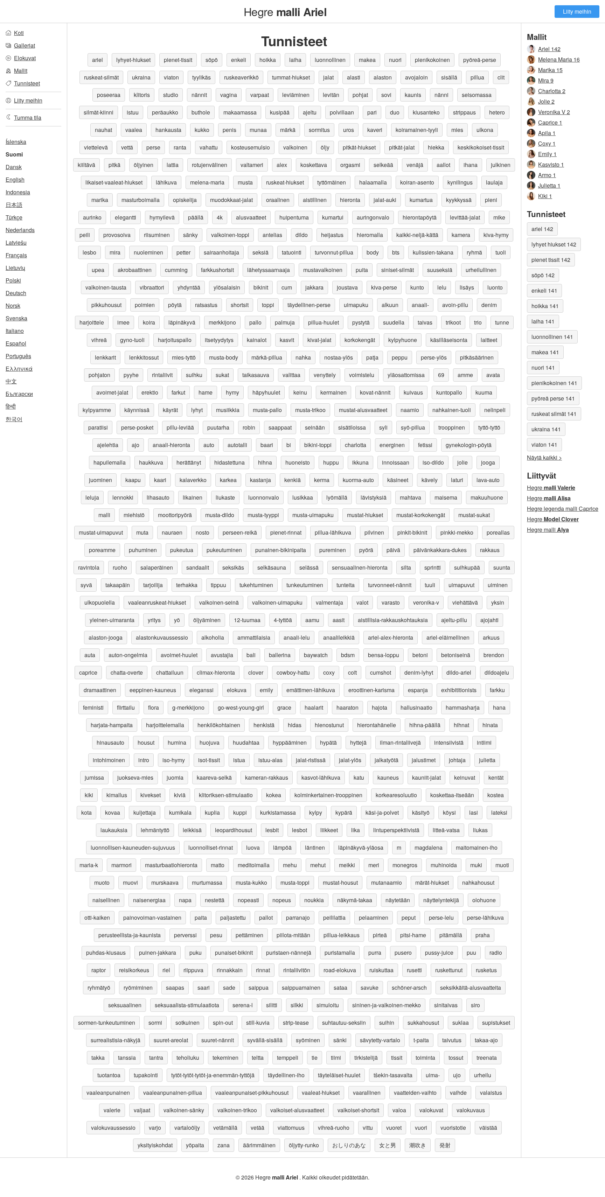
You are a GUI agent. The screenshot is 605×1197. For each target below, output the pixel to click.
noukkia (314, 900)
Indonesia (18, 192)
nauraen (172, 532)
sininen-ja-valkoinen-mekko (386, 1005)
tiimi (336, 1057)
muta (142, 532)
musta (245, 182)
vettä (127, 147)
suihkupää (467, 567)
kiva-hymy (496, 235)
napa (185, 900)
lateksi (499, 812)
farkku (497, 690)
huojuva (210, 742)
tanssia (127, 1057)
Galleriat (24, 45)
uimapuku (356, 305)
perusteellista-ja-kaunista (129, 935)
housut (146, 742)
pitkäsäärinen (477, 357)
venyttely (325, 375)
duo (394, 112)
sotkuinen (187, 1022)
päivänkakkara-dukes (440, 550)
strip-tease (296, 1022)
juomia (175, 777)
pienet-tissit (178, 60)
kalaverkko (193, 480)
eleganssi (201, 690)
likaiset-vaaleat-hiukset (113, 182)
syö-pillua (413, 427)
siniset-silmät (397, 270)
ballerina (280, 655)
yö (177, 620)
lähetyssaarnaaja (268, 270)
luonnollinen (330, 60)
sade (229, 987)
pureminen (332, 550)
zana (223, 1145)
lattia (173, 165)
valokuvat (431, 1110)
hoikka (267, 60)
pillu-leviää (180, 427)
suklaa (460, 1022)
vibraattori (152, 287)
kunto (417, 287)
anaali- (420, 305)
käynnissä (136, 410)
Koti (19, 33)
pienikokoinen (432, 60)
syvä (86, 585)
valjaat (142, 1110)
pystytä (361, 322)
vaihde (458, 1092)
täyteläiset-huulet (339, 1075)
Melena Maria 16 (559, 59)
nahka (303, 357)
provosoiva (117, 235)
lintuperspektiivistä (396, 830)
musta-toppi (295, 882)
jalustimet (424, 760)
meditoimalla (254, 865)
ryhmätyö (99, 987)
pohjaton (99, 375)
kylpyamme (97, 410)
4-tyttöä (283, 620)
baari (266, 445)
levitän (331, 95)
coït (352, 672)
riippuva (193, 970)
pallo (255, 322)
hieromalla (370, 235)
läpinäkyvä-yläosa (360, 847)
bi (288, 445)
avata (493, 375)
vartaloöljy (187, 1127)
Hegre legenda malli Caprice (562, 508)
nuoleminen (148, 252)
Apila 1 (547, 133)
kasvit (287, 340)
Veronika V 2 (554, 112)
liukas (480, 830)
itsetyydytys (219, 340)
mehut (318, 865)
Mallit (20, 71)
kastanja (260, 480)
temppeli (287, 1057)
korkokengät (360, 340)
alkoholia (212, 637)
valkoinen (295, 147)
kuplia (212, 812)
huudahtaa (246, 742)
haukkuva (151, 462)
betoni (420, 655)
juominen (100, 480)
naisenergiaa (149, 900)
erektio (149, 392)
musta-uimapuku (313, 515)
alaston (383, 77)
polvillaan (342, 112)
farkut (178, 392)
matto (217, 865)
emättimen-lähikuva (310, 690)
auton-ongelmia (128, 655)
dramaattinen (100, 690)
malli (104, 515)
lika (355, 830)
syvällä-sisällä (265, 1040)
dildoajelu (497, 672)
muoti (502, 865)
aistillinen (315, 200)
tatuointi (291, 252)
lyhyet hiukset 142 (553, 244)
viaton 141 (544, 444)
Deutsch (16, 293)
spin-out (223, 1022)
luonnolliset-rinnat (210, 847)
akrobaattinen (135, 270)
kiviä (180, 795)
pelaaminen (373, 917)
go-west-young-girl (241, 707)
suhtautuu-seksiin (344, 1022)
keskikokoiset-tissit (481, 147)
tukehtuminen (256, 585)
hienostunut (329, 725)
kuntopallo (449, 392)
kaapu (133, 480)
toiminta (425, 1057)
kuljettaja (144, 812)
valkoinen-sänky (184, 1110)
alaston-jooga (106, 637)
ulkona (485, 130)
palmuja (285, 322)
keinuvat (464, 777)
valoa (399, 1110)
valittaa (291, 375)
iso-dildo (433, 462)
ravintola (88, 567)
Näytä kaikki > (544, 457)
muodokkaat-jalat (231, 200)
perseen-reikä (240, 532)
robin (249, 427)
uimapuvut (461, 585)
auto (208, 445)
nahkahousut (478, 882)
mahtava (410, 497)
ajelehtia (107, 445)
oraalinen (278, 200)
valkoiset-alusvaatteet (297, 1110)
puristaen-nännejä (288, 952)
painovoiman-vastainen (152, 917)
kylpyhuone (402, 340)
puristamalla (340, 952)
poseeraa (108, 95)
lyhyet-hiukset (133, 60)
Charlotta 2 (551, 91)
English (15, 179)
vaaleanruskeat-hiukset (157, 602)
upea (98, 270)
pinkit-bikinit (412, 532)
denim (489, 305)
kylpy (315, 812)
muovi (130, 882)
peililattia (334, 917)
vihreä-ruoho (333, 1127)
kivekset (150, 795)
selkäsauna (271, 567)
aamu (312, 620)
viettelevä (96, 147)
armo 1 (547, 175)
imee (123, 322)
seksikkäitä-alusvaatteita (470, 987)
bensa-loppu (383, 655)
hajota (379, 707)
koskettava (313, 165)
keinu (300, 392)
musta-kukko (251, 882)
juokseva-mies (135, 777)
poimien (145, 305)
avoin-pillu (455, 305)
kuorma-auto (358, 480)
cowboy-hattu (293, 672)
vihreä (99, 340)
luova (253, 847)
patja (372, 357)
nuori (395, 60)
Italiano (15, 331)
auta (89, 655)
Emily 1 (547, 154)
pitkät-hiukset (359, 147)
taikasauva (255, 375)
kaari (160, 480)
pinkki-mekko (456, 532)
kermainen (333, 392)
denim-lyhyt (418, 672)
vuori (421, 1127)
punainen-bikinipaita (280, 550)
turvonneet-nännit (389, 585)
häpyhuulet (266, 392)
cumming (176, 270)
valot (362, 602)
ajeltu (310, 112)
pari (372, 112)
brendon (494, 655)
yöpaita (195, 1145)
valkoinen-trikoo (237, 1110)
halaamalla (373, 182)
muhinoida (444, 865)
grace (284, 707)
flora (153, 707)
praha (482, 935)
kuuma (483, 392)
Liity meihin (577, 11)
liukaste (225, 497)
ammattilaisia (253, 637)
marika (99, 200)
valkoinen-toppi (230, 235)
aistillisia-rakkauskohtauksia (393, 620)
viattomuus (291, 1127)
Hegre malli (548, 530)
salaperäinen (156, 567)
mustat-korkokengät (420, 515)
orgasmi (350, 165)
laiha (295, 60)
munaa (258, 130)
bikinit (260, 287)
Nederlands (20, 230)
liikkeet (329, 830)
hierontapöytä (420, 217)
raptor (98, 970)
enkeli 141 (544, 290)
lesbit (272, 830)
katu (359, 777)
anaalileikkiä (339, 637)
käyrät (170, 410)
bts (395, 252)
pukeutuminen (224, 550)
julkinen (500, 165)
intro (143, 760)
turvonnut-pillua (334, 252)
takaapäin (117, 585)
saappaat (280, 427)
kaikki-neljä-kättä (417, 235)
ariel (97, 60)
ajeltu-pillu (454, 620)
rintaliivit (162, 375)
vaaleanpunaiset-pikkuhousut (251, 1092)
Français (16, 255)
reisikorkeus (134, 970)
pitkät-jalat (402, 147)
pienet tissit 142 (550, 260)
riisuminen (157, 235)
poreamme (102, 550)
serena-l (242, 1005)
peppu (400, 357)
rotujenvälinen (209, 165)
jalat (328, 77)
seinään (315, 427)
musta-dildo (219, 515)
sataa (340, 987)
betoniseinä (455, 655)
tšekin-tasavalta (393, 1075)
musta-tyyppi (263, 515)
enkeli (238, 60)
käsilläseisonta (448, 340)
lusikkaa (302, 497)
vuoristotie (453, 1127)
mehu (290, 865)
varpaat (259, 95)
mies (457, 130)
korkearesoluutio (396, 795)
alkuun (390, 305)
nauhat (103, 130)
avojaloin (416, 77)
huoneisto (297, 462)
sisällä (449, 77)
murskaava (165, 882)
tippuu (218, 585)
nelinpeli (495, 410)
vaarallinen (367, 1092)
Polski (13, 280)
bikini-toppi (318, 445)
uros (348, 130)
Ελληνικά (19, 368)
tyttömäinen (331, 182)
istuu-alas (270, 760)
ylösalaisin (227, 287)
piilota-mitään (293, 935)
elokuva (236, 690)
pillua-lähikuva (333, 532)
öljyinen (143, 165)
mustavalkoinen (322, 270)
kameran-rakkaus (266, 777)
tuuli (430, 585)
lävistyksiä (374, 497)
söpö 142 (543, 275)
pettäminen (249, 935)
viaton (171, 77)
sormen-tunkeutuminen (106, 1022)
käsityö (421, 812)
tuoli (500, 252)
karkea (228, 480)
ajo (135, 445)
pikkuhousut (106, 305)
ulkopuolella (99, 602)
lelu (441, 287)
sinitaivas (446, 1005)
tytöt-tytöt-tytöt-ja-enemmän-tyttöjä (213, 1075)
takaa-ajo (486, 1040)
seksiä (260, 252)
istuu (133, 112)
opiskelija (185, 200)
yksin (497, 602)
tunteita (345, 585)
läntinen (315, 847)
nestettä (214, 900)
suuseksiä (439, 270)
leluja (92, 497)
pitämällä (450, 935)
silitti (271, 1005)
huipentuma (294, 217)
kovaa (112, 812)
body (373, 252)
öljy (325, 147)
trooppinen (451, 427)
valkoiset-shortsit (358, 1110)
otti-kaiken (97, 917)
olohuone (484, 900)
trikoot (453, 322)
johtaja (457, 760)
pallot (266, 917)
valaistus (491, 1092)
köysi (449, 812)
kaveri (374, 130)
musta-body (223, 357)
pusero (403, 952)
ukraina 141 (546, 429)
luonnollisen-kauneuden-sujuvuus (133, 847)
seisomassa (477, 95)
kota (86, 812)
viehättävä (465, 602)
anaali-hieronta (171, 445)
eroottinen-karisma (371, 690)
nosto (202, 532)
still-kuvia (258, 1022)
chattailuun (169, 672)
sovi (386, 95)
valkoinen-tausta (105, 287)
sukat (222, 375)
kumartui (332, 217)
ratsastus (206, 305)
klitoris (142, 95)
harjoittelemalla (165, 725)
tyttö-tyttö (489, 427)
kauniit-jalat (426, 777)
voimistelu (361, 375)
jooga (488, 462)
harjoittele (91, 322)
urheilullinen (481, 270)
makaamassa (240, 112)
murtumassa (207, 882)
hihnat (461, 725)
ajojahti (489, 620)
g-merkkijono (188, 707)
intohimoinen (109, 760)
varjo (155, 1127)
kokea (273, 795)
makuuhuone (487, 497)
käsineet (397, 480)
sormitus (319, 130)
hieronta (350, 200)
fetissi (425, 445)
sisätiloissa (352, 427)
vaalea (133, 130)
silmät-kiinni (98, 112)
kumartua (421, 200)
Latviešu (16, 242)
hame (206, 392)
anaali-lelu (297, 637)
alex (282, 165)
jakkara (314, 287)
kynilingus (460, 182)
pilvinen (374, 532)
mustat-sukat (474, 515)
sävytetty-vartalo (380, 1040)
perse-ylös (434, 357)
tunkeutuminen (304, 585)
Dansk (14, 167)
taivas (425, 322)
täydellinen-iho (286, 1075)
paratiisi (98, 427)
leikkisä (192, 830)
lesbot (299, 830)
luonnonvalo (263, 497)
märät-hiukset (432, 882)
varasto (391, 602)
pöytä (175, 305)
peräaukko (165, 112)
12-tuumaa (247, 620)
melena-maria (207, 182)
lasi (473, 812)
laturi (457, 480)
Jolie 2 (546, 101)
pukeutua (181, 550)
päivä (393, 550)
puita (362, 270)
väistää (488, 1127)
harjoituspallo (175, 340)
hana (499, 707)
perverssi (185, 935)
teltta (258, 1057)
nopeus (281, 900)
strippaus (464, 112)
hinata (490, 725)
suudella (393, 322)
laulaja (494, 182)
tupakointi (146, 1075)
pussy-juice (439, 952)
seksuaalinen (124, 1005)
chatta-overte (127, 672)
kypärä (343, 812)
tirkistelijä (366, 1057)
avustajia (222, 655)
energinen (392, 445)
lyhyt (197, 410)
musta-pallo (267, 410)
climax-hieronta (216, 672)
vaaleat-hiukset (321, 1092)
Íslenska (16, 142)
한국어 (14, 419)
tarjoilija (153, 585)
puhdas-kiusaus (106, 952)
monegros (404, 865)
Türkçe (14, 217)
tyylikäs (201, 77)
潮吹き (417, 1145)
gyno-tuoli (132, 340)
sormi (155, 1022)
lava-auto (488, 480)
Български (19, 394)
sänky (190, 235)
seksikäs (233, 567)
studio (170, 95)
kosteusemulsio (250, 147)
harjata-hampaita (112, 725)
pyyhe (131, 375)
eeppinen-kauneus (153, 690)
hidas (294, 725)
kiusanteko (426, 112)
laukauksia (113, 830)
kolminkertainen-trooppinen (328, 795)
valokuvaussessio (113, 1127)
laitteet (489, 340)
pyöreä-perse (479, 60)
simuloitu (328, 1005)
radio (495, 952)
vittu (368, 1127)
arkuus (491, 637)
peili (84, 235)
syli (383, 427)
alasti (353, 77)
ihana (471, 165)
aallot (443, 165)
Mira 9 (546, 80)
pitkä (114, 165)
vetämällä (225, 1127)
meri (373, 865)
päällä (195, 217)
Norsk (13, 305)
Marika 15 (550, 70)
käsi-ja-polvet (382, 812)
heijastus (332, 235)
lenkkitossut (144, 357)
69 (441, 375)
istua (239, 760)
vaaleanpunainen (108, 1092)
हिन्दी (11, 406)
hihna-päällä (424, 725)
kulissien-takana (433, 252)
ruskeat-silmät (101, 77)
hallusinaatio (416, 707)
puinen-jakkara (157, 952)
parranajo (298, 917)
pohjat (360, 95)
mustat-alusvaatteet (363, 410)
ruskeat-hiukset (285, 182)
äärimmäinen (259, 1145)
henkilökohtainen (218, 725)
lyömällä (336, 497)
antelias (272, 235)
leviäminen (296, 95)
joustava (347, 287)
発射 (445, 1145)
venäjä (414, 165)
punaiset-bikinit (234, 952)
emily (266, 690)
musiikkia (227, 410)
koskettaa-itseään (452, 795)
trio (478, 322)
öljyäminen (207, 620)
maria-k (88, 865)
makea (367, 60)
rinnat (263, 970)
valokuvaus (471, 1110)
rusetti (414, 970)
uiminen (498, 585)
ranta (180, 147)
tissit (396, 1057)
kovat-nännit (375, 392)
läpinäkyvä (181, 322)
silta (406, 567)
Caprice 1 (550, 122)
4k (220, 217)
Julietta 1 (549, 185)
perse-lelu (441, 917)
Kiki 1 (545, 196)
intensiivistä (449, 742)
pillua (477, 77)
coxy (329, 672)
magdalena (429, 847)
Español (16, 343)
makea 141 (545, 352)
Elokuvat (25, 58)
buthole (201, 112)
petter (183, 252)
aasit (339, 620)
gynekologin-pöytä (469, 445)
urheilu (482, 1075)
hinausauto (110, 742)
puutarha (218, 427)
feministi (93, 707)
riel (166, 970)
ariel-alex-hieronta (390, 637)
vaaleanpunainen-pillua (172, 1092)
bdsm (348, 655)
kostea (495, 795)
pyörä (366, 550)
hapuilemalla (109, 462)
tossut (455, 1057)
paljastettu (233, 917)
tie (315, 1057)
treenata (487, 1057)
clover (255, 672)
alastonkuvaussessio (162, 637)
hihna (265, 462)
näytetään (397, 900)
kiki (89, 795)
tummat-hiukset (291, 77)
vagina (228, 95)
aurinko (92, 217)
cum (286, 287)
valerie (112, 1110)
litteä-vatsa (446, 830)
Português (18, 356)
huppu (331, 462)
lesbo (89, 252)
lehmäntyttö (155, 830)
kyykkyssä (459, 200)
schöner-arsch (409, 987)
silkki (297, 1005)
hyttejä (358, 742)
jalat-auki (385, 200)
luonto (495, 287)
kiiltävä (86, 165)
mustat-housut (340, 882)
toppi (268, 305)
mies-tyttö (184, 357)
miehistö (134, 515)
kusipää (280, 112)
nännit (199, 95)
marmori (121, 865)
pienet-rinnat (285, 532)
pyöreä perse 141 (553, 398)
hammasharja (463, 707)
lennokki (122, 497)
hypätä (328, 742)
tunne (502, 322)
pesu (216, 935)
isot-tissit (209, 760)
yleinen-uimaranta (112, 620)
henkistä (263, 725)
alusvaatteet (251, 217)
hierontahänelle (376, 725)
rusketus (486, 970)
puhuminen (143, 550)
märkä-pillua (266, 357)
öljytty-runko (304, 1145)
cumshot (380, 672)
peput (409, 917)
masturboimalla (140, 200)
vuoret (394, 1127)
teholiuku (187, 1057)
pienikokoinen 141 (554, 383)
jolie (462, 462)
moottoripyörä (175, 515)
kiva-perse (384, 287)
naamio (410, 410)
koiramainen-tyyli (417, 130)
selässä (309, 567)
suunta (501, 567)
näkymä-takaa (354, 900)
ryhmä (474, 252)
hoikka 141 (545, 306)
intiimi (484, 742)
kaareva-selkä (214, 777)
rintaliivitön (296, 970)
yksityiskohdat (155, 1145)
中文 (11, 381)
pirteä (380, 935)
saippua (259, 987)
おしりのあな (349, 1145)
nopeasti (248, 900)
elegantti (125, 217)
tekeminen (225, 1057)
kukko (202, 130)
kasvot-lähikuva (320, 777)
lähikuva (166, 182)
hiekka (436, 147)
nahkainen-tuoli (451, 410)
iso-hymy (173, 760)
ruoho (120, 567)
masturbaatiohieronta (171, 865)
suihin (386, 1022)
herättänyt (188, 462)
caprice (88, 672)
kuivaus (413, 392)
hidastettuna (229, 462)
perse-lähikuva (485, 917)
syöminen (308, 1040)
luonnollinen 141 (552, 337)
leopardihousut (233, 830)
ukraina (141, 77)
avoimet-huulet (179, 655)
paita (201, 917)
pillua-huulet (323, 322)
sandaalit (197, 567)
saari (203, 987)
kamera (461, 235)
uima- (433, 1075)
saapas (175, 987)
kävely (430, 480)
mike (499, 217)
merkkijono (222, 322)
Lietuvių (15, 268)
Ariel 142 (549, 49)
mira (115, 252)
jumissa (94, 777)
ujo (457, 1075)
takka (98, 1057)
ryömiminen (138, 987)
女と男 (387, 1145)
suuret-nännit (217, 1040)
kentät (495, 777)
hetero (497, 112)
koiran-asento (417, 182)
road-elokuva (340, 970)
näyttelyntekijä (441, 900)
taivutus (451, 1040)
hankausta (168, 130)
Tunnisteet (27, 83)
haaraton (347, 707)
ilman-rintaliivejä (400, 742)
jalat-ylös (350, 760)
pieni (491, 200)
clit (501, 77)
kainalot (256, 340)
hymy (232, 392)
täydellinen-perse (309, 305)
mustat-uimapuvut (101, 532)
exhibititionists (459, 690)
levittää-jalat (465, 217)
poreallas (498, 532)
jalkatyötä (386, 760)
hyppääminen (290, 742)
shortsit (240, 305)
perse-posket (137, 427)
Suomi (14, 154)
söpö (212, 60)
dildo (301, 235)
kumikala (180, 812)
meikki (347, 865)
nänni (441, 95)
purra (374, 952)
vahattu (209, 147)
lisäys (467, 287)
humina (177, 742)
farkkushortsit (217, 270)
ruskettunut (449, 970)
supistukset (496, 1022)
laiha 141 (543, 321)
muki (476, 865)
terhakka (186, 585)
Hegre (285, 11)
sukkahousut (423, 1022)
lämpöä (282, 847)
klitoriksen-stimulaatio (226, 795)
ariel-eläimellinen (448, 637)
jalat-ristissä (311, 760)
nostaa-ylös (338, 357)
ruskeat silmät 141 (554, 414)
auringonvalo (373, 217)
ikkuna (360, 462)
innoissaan (395, 462)
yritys (154, 620)
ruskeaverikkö (241, 77)
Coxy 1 (547, 143)
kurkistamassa (278, 812)
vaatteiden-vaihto (415, 1092)
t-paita (421, 1040)
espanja (418, 690)
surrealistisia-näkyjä (115, 1040)
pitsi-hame (413, 935)
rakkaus (490, 550)
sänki (340, 1040)
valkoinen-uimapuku (277, 602)
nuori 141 (543, 367)
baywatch (316, 655)
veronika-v (426, 602)
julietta (487, 760)
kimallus (116, 795)
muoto (102, 882)
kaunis (413, 95)
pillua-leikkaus (342, 935)
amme (465, 375)
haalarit (314, 707)
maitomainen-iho (477, 847)
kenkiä (292, 480)
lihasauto (158, 497)
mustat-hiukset (365, 515)
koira (149, 322)
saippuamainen (301, 987)
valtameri (252, 165)
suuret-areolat (171, 1040)
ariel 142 (542, 229)
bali (251, 655)
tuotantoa (108, 1075)
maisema (445, 497)
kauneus (388, 777)
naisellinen (106, 900)
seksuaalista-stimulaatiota (187, 1005)
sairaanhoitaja (221, 252)
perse (153, 147)
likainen (192, 497)
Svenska (16, 318)
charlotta (355, 445)
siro (475, 1005)
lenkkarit (105, 357)
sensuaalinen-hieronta (360, 567)
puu (471, 952)
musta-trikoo (310, 410)
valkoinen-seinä (219, 602)
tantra (156, 1057)
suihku (194, 375)
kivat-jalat (319, 340)
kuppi (240, 812)
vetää (257, 1127)
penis (229, 130)
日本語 (14, 205)
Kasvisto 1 (551, 164)
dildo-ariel (458, 672)
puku (195, 952)
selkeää (383, 165)
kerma (321, 480)
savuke (369, 987)
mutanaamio (386, 882)
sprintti (432, 567)
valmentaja (329, 602)
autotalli (237, 445)
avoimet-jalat (112, 392)
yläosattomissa (406, 375)
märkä (287, 130)
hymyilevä (162, 217)
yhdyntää (189, 287)
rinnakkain (230, 970)
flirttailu (126, 707)
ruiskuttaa (381, 970)
